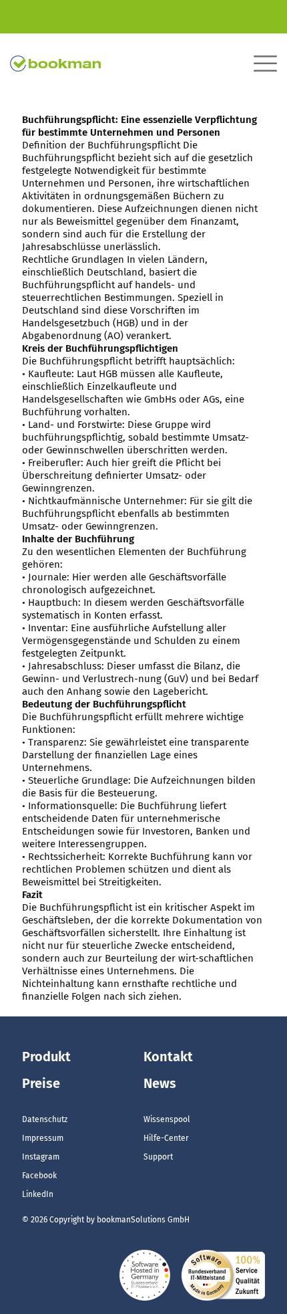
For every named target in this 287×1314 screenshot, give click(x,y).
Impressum (42, 1138)
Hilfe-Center (166, 1138)
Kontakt (168, 1057)
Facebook (39, 1175)
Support (158, 1157)
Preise (41, 1083)
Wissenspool (167, 1119)
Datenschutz (44, 1119)
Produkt (46, 1057)
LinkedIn (37, 1194)
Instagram (40, 1157)
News (160, 1083)
